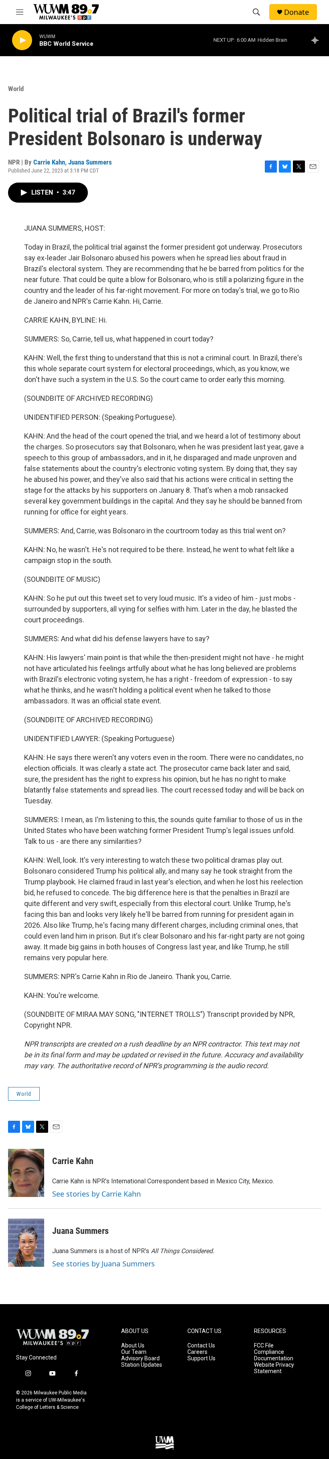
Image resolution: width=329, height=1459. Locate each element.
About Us (132, 1346)
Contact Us (201, 1346)
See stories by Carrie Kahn (96, 1194)
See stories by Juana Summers (103, 1263)
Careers (197, 1352)
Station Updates (141, 1365)
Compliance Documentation (273, 1355)
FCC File (264, 1346)
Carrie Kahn (49, 162)
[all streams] (317, 40)
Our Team (133, 1352)
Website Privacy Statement (274, 1368)
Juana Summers (90, 162)
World (16, 89)
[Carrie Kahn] (26, 1173)
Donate (296, 12)
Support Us (201, 1358)
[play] (22, 40)
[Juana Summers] (26, 1243)
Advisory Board (140, 1358)
